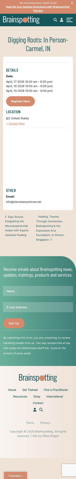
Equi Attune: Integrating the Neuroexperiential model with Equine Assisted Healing (17, 226)
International (54, 396)
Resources (20, 396)
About (12, 389)
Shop (36, 396)
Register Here (20, 101)
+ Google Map (15, 123)
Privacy (45, 422)
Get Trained (30, 389)
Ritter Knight (51, 436)
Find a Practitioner (56, 389)
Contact (38, 403)
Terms (30, 422)
